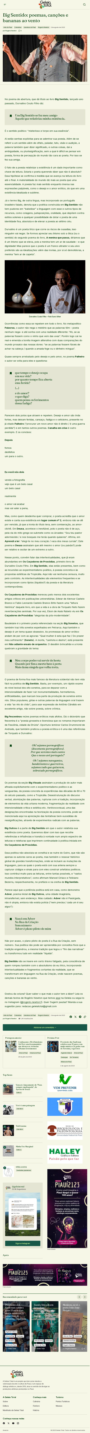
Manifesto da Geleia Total (13, 1410)
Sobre (5, 1401)
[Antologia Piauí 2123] (67, 1208)
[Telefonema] (8, 1130)
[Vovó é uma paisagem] (8, 1109)
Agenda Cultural (66, 1053)
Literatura (20, 1109)
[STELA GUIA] (8, 1171)
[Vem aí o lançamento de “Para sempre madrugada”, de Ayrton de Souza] (8, 1089)
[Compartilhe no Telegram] (80, 1017)
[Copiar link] (84, 1017)
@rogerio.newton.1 (31, 1002)
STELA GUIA (21, 1167)
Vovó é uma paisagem (25, 1105)
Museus (59, 1406)
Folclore (36, 1406)
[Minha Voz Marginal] (8, 1150)
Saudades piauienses (24, 1170)
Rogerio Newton (43, 27)
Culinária (36, 1401)
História (36, 1410)
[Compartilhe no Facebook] (70, 1017)
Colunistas (17, 27)
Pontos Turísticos (63, 1401)
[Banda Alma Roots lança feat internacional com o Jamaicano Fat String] (45, 1326)
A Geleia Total (9, 1397)
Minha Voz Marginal (24, 1146)
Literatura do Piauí (30, 27)
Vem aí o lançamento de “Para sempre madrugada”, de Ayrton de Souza (29, 1087)
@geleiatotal (18, 1186)
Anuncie (5, 1430)
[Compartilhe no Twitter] (75, 1017)
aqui (58, 998)
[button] (5, 4)
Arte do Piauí (8, 27)
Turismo (59, 1397)
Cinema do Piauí (35, 1053)
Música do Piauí (66, 1062)
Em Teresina (74, 1057)
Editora (19, 1092)
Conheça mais (39, 1397)
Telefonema (21, 1126)
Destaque (64, 1057)
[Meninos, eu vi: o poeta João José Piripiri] (73, 1326)
